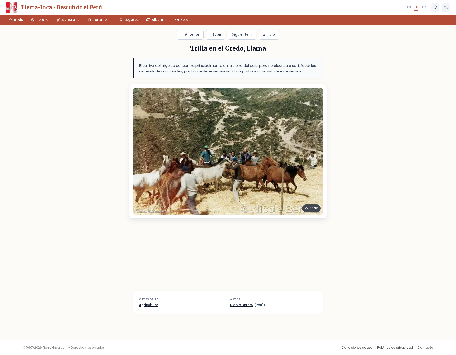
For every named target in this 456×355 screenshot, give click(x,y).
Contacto (425, 347)
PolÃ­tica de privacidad (395, 347)
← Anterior (190, 34)
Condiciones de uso (357, 347)
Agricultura (148, 304)
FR (424, 7)
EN (409, 7)
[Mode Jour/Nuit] (446, 7)
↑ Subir (215, 34)
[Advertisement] (228, 258)
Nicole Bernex (241, 304)
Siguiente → (242, 34)
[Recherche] (435, 7)
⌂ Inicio (269, 34)
